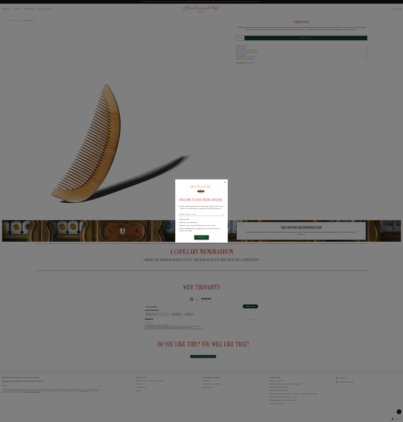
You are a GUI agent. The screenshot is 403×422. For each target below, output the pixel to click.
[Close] (225, 182)
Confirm (202, 237)
